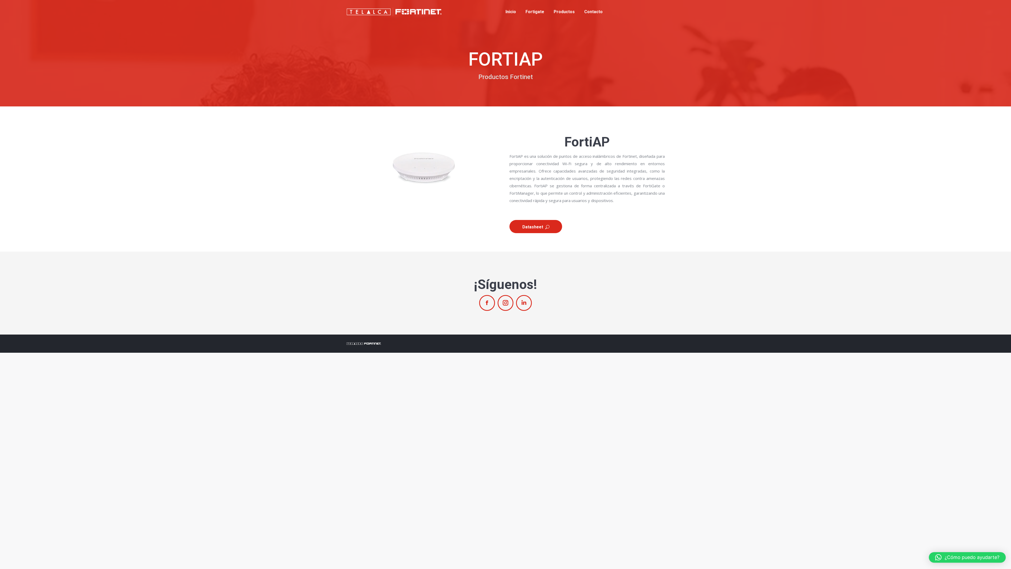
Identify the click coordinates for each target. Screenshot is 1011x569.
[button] (967, 557)
